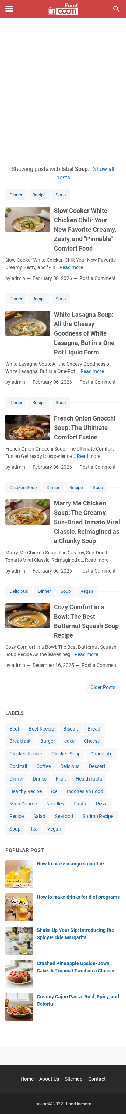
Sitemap (74, 1079)
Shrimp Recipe (98, 816)
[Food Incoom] (63, 9)
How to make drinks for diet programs (78, 897)
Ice (54, 791)
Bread (94, 729)
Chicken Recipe (25, 753)
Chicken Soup (23, 487)
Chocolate (101, 753)
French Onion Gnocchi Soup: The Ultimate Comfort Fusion (84, 428)
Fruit (61, 779)
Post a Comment (97, 278)
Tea (34, 829)
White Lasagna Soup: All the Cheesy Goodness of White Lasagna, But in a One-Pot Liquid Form (85, 333)
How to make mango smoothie (70, 864)
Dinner (15, 194)
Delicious (18, 591)
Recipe (39, 194)
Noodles (55, 803)
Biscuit (70, 729)
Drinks (40, 779)
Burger (47, 741)
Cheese (92, 741)
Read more (71, 267)
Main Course (23, 803)
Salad (39, 816)
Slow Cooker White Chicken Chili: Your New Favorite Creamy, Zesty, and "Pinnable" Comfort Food (85, 229)
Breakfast (20, 741)
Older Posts (102, 687)
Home (27, 1079)
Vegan (86, 591)
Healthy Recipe (25, 791)
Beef (14, 729)
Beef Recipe (41, 729)
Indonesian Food (85, 791)
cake (69, 741)
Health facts (89, 779)
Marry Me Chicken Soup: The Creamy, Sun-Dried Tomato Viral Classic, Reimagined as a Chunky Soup (87, 522)
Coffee (43, 766)
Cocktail (18, 766)
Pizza (102, 803)
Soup (61, 194)
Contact (97, 1079)
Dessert (97, 766)
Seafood (64, 816)
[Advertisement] (63, 91)
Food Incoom (78, 1103)
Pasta (80, 803)
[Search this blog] (116, 9)
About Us (49, 1079)
